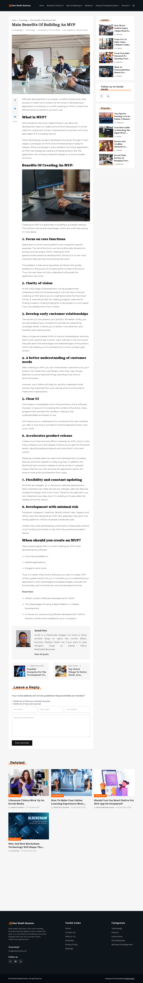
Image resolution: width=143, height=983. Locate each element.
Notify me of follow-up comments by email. (32, 701)
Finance (115, 932)
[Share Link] (15, 100)
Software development (33, 99)
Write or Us (70, 936)
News (42, 6)
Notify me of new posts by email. (27, 704)
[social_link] (101, 96)
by (118, 34)
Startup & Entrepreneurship (106, 6)
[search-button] (134, 6)
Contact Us (70, 932)
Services (125, 6)
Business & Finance (54, 6)
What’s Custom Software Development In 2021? (50, 598)
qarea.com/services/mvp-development (41, 255)
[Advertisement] (71, 891)
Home (14, 20)
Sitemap (69, 949)
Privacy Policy (71, 945)
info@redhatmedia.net (17, 951)
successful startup (77, 225)
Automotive (116, 936)
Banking (88, 6)
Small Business (118, 940)
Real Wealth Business (21, 978)
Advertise (69, 940)
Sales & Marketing (73, 6)
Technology (23, 20)
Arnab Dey (18, 30)
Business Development (122, 945)
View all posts (41, 654)
